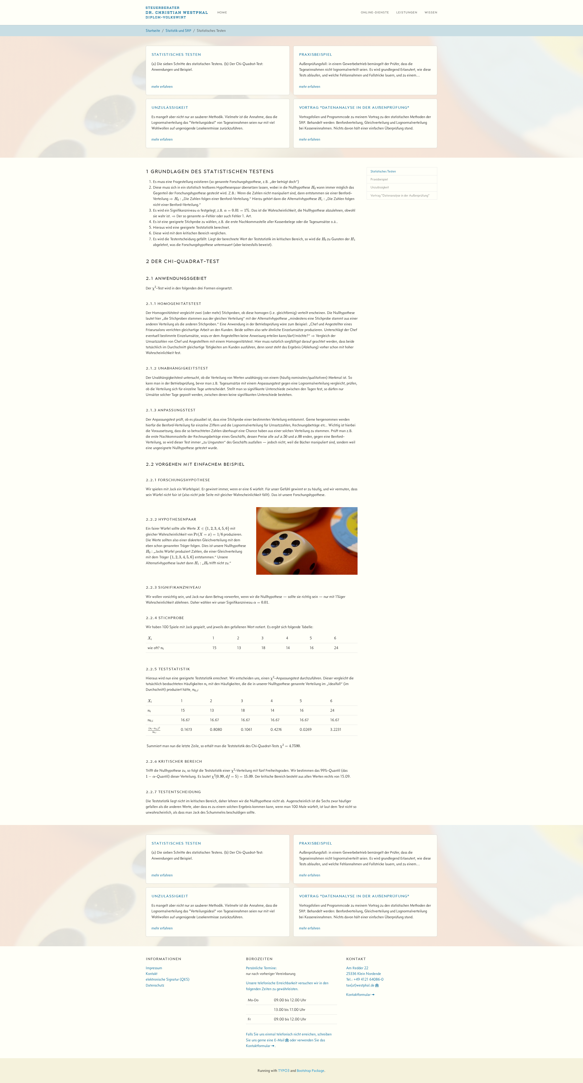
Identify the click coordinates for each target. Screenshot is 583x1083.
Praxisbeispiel (315, 54)
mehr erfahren (162, 86)
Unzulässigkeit (169, 107)
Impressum (154, 968)
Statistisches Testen (176, 54)
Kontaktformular (358, 994)
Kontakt (151, 973)
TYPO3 (283, 1070)
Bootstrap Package (310, 1070)
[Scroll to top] (572, 1072)
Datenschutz (155, 985)
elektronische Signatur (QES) (167, 979)
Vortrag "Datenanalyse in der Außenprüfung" (354, 107)
